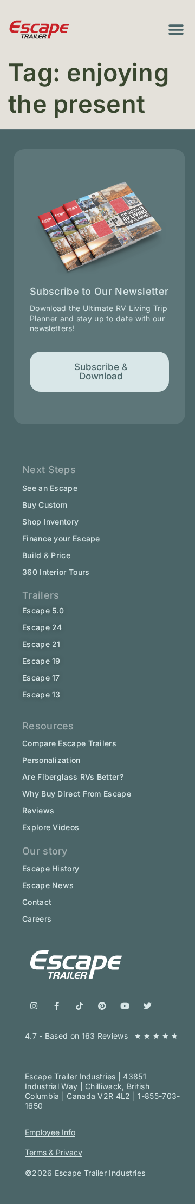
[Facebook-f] (57, 1006)
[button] (176, 29)
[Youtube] (125, 1006)
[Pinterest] (102, 1006)
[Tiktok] (79, 1006)
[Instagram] (34, 1006)
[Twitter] (148, 1006)
